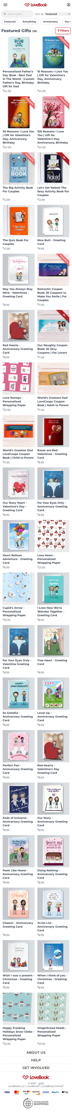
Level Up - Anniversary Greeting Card (52, 716)
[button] (5, 5)
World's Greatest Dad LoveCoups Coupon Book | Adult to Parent (53, 401)
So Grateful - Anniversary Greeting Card (18, 716)
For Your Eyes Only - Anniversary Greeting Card (52, 506)
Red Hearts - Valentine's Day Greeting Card (48, 769)
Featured (10, 21)
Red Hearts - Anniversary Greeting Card (18, 349)
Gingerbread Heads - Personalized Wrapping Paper (51, 1031)
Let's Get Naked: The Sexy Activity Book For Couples (53, 191)
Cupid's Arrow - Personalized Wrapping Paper (14, 611)
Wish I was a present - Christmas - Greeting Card (18, 979)
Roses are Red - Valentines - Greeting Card (52, 454)
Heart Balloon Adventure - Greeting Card (17, 559)
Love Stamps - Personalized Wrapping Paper (14, 401)
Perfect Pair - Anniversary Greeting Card (18, 769)
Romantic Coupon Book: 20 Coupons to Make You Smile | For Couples (52, 294)
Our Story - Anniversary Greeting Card (52, 821)
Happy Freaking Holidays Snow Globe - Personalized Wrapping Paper (18, 1033)
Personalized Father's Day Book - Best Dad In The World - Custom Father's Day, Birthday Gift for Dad (18, 79)
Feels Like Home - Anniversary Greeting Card (18, 874)
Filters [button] (64, 30)
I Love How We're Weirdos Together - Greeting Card (50, 611)
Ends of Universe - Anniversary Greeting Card (18, 821)
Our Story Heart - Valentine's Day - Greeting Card (15, 506)
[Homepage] (36, 5)
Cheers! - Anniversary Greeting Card (18, 924)
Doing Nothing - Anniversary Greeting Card (52, 874)
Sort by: (39, 14)
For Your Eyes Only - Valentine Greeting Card (17, 664)
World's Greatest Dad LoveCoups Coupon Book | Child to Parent (18, 454)
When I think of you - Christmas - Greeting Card (52, 979)
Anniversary (50, 21)
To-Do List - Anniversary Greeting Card (52, 926)
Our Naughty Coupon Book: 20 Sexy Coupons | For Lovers (52, 349)
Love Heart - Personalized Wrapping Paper (48, 559)
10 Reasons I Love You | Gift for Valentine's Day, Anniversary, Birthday (52, 77)
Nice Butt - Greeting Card (51, 242)
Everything (29, 21)
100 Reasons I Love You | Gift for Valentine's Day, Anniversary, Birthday (52, 137)
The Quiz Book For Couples (15, 242)
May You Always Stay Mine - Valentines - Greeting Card (18, 292)
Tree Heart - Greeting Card (52, 662)
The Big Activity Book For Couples (18, 189)
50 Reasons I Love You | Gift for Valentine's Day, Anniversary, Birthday (18, 137)
